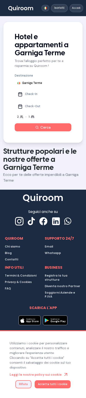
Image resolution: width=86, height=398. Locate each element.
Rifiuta (23, 384)
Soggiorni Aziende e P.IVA (60, 295)
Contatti (11, 259)
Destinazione (24, 75)
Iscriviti (59, 8)
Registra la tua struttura (56, 278)
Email (49, 246)
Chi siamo (12, 246)
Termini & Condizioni (20, 275)
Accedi (76, 7)
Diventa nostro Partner (62, 286)
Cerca (45, 127)
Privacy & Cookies (18, 282)
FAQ (8, 288)
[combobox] (45, 8)
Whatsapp (53, 253)
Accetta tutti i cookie (52, 384)
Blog (8, 253)
